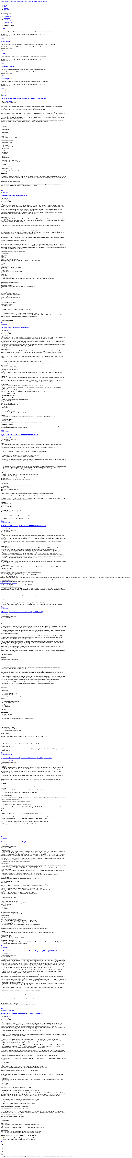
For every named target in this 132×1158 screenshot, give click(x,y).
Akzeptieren (3, 581)
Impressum (14, 583)
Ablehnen (8, 581)
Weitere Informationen (5, 583)
